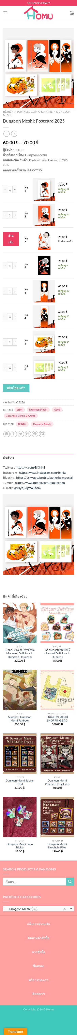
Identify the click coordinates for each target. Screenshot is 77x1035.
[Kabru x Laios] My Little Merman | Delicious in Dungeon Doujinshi (20, 653)
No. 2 (26, 215)
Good (57, 409)
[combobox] (38, 908)
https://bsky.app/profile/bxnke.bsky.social (44, 477)
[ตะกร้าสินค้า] (71, 13)
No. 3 (26, 291)
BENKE (22, 424)
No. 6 (26, 367)
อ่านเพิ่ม (11, 239)
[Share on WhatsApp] (6, 434)
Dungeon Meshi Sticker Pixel (20, 782)
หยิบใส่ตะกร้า (16, 388)
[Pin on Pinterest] (35, 434)
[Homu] (38, 13)
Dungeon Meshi (38, 409)
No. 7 (26, 240)
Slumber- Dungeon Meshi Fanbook (19, 718)
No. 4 (26, 316)
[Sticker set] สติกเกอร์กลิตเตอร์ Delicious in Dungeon (57, 653)
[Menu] (5, 13)
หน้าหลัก (8, 111)
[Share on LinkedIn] (42, 434)
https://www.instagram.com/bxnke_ (43, 472)
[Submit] (70, 881)
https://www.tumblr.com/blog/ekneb (40, 482)
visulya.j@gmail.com (27, 488)
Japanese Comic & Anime (35, 111)
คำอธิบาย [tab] (8, 457)
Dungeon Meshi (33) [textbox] (36, 909)
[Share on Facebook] (13, 434)
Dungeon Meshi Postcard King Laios (57, 782)
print (19, 409)
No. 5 (26, 342)
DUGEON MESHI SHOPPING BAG (57, 718)
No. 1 (26, 189)
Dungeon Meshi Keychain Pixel (57, 845)
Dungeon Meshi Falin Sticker (20, 845)
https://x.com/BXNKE (30, 467)
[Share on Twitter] (21, 434)
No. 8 (26, 265)
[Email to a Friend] (28, 434)
